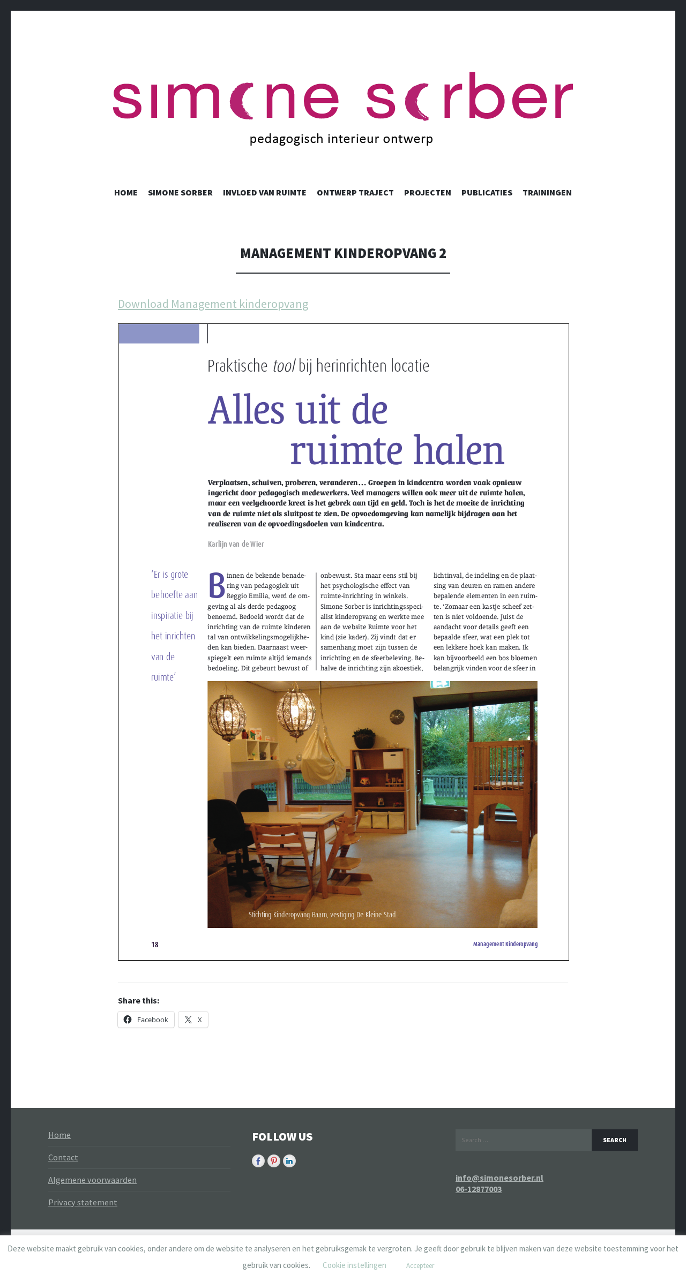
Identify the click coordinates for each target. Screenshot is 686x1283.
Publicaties (486, 192)
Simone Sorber (180, 192)
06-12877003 (479, 1188)
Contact (63, 1157)
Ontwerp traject (355, 192)
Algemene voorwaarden (92, 1179)
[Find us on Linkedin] (289, 1160)
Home (126, 192)
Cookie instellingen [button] (354, 1265)
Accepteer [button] (420, 1265)
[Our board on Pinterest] (273, 1160)
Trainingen (547, 192)
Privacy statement (82, 1202)
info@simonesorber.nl (499, 1177)
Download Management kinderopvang (213, 303)
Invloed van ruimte (265, 192)
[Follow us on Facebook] (258, 1160)
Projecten (427, 192)
